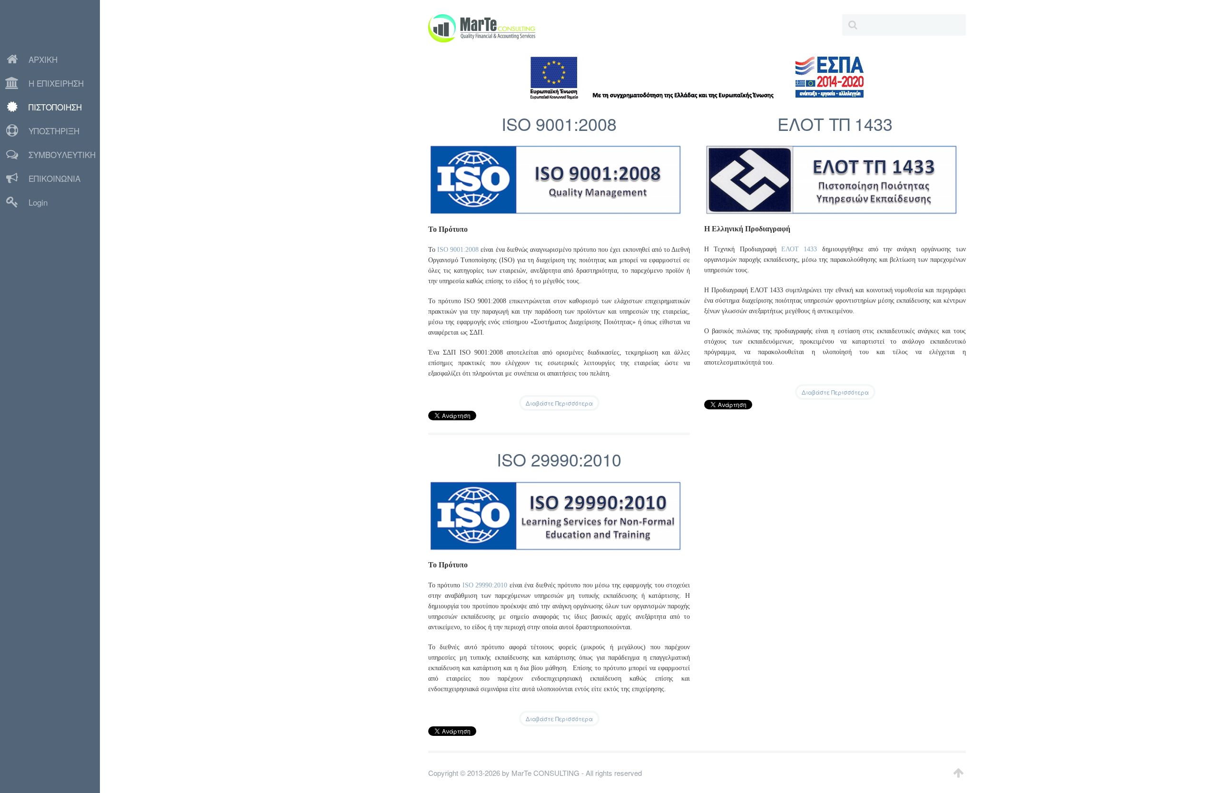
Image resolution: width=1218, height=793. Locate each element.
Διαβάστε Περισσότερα (559, 403)
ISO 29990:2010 (559, 459)
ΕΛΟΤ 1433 (799, 249)
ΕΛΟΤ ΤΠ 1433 (835, 123)
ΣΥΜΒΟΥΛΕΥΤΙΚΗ (62, 154)
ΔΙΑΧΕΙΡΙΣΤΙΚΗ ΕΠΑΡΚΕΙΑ (39, 217)
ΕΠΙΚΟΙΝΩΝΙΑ (54, 178)
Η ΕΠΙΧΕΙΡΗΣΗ (56, 83)
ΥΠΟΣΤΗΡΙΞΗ (54, 131)
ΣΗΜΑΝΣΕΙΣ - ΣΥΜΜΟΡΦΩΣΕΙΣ (43, 245)
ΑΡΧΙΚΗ (43, 59)
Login (38, 202)
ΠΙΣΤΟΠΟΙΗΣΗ (55, 107)
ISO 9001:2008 (559, 123)
